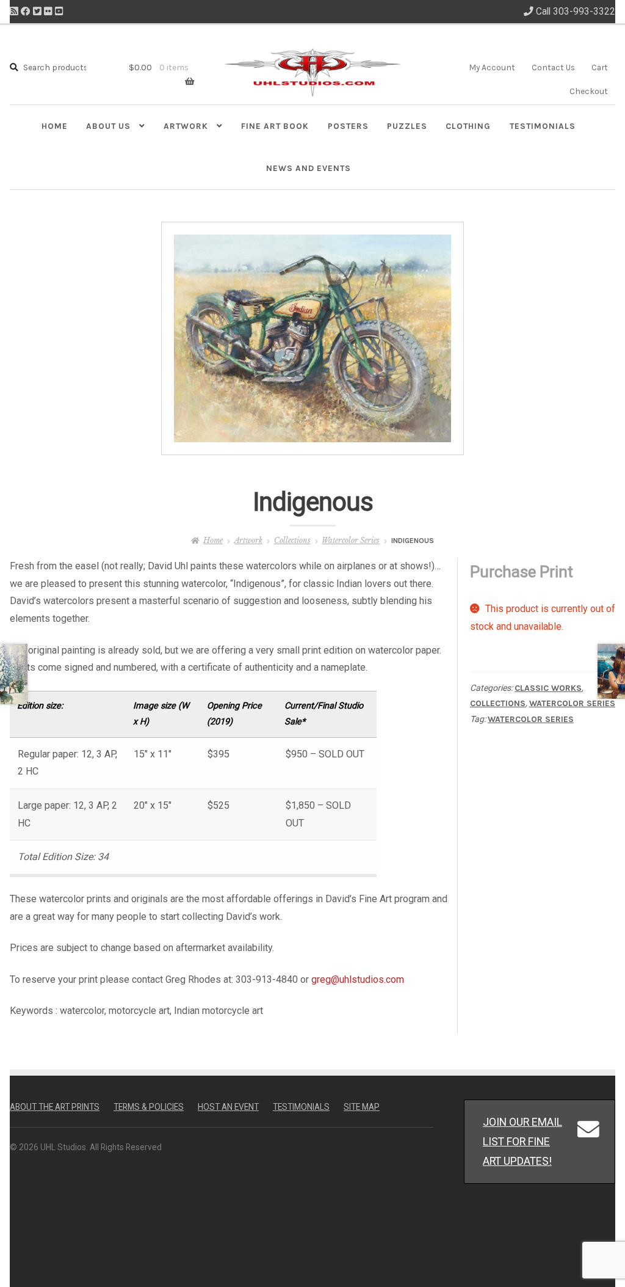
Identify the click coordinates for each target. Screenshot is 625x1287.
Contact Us (553, 67)
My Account (492, 67)
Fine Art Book (275, 126)
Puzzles (407, 126)
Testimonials (543, 126)
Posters (348, 126)
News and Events (308, 168)
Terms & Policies (149, 1107)
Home (55, 126)
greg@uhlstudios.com (357, 979)
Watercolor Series (351, 540)
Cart (599, 67)
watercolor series (531, 719)
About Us (108, 126)
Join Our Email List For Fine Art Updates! (522, 1141)
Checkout (588, 91)
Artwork (186, 126)
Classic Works (548, 688)
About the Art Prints (54, 1107)
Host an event (228, 1107)
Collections (292, 540)
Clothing (468, 126)
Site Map (362, 1107)
